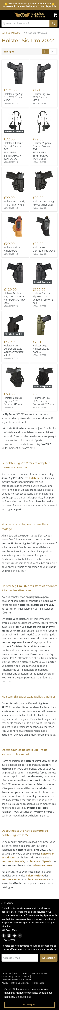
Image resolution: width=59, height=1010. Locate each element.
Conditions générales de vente (15, 976)
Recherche (6, 973)
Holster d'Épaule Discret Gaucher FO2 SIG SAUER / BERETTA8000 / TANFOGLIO (13, 150)
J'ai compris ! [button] (29, 1004)
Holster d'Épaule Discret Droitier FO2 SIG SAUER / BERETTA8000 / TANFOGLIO (42, 150)
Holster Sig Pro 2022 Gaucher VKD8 (41, 97)
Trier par (9, 51)
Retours (25, 973)
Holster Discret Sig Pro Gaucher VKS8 (43, 203)
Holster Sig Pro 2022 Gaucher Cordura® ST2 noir (43, 401)
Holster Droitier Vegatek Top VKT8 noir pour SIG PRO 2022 (14, 298)
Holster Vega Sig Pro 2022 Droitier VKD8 (14, 97)
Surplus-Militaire (11, 32)
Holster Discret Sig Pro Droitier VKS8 (14, 203)
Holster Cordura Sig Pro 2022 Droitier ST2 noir (13, 401)
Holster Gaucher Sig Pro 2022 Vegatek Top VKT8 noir (43, 298)
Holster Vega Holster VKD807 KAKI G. (42, 349)
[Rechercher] (53, 23)
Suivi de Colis (38, 982)
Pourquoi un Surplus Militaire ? (15, 982)
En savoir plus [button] (23, 997)
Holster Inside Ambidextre (12, 249)
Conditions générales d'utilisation (16, 979)
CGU (16, 973)
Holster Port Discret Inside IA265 (44, 249)
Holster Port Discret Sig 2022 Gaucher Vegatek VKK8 (13, 350)
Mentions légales (39, 973)
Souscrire (48, 958)
